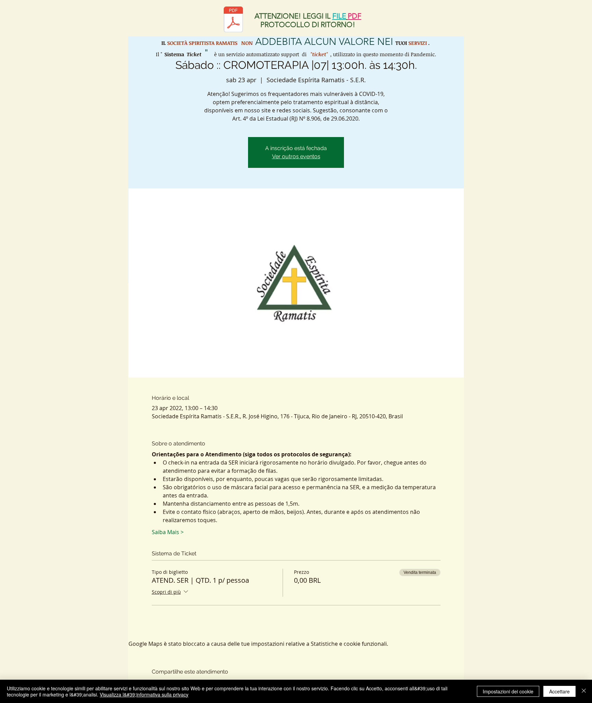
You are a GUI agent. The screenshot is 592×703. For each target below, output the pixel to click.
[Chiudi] (584, 691)
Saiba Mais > (168, 532)
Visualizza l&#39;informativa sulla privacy (144, 694)
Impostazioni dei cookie (508, 691)
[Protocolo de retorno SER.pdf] (233, 20)
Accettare (559, 691)
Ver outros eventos (296, 156)
